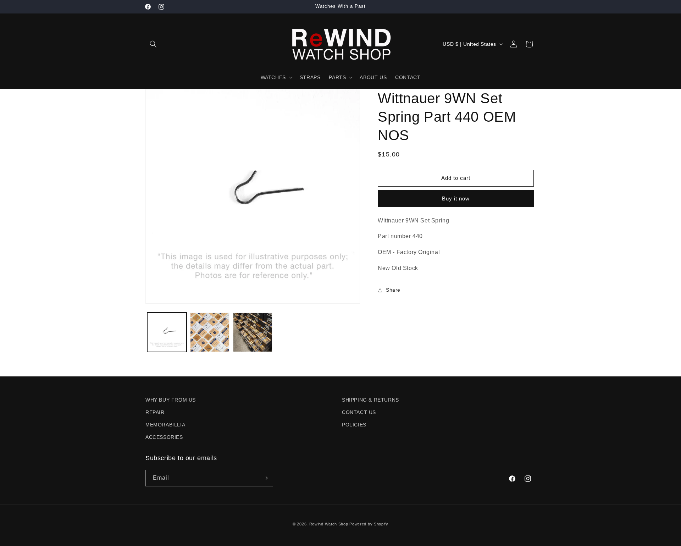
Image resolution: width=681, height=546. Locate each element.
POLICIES (354, 425)
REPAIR (155, 412)
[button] (153, 44)
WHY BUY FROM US (170, 400)
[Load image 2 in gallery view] (209, 332)
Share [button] (393, 290)
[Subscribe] (265, 478)
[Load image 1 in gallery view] (167, 332)
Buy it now (456, 198)
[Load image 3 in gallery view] (252, 332)
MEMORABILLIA (165, 425)
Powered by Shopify (368, 524)
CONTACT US (359, 412)
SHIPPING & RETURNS (370, 400)
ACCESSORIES (164, 437)
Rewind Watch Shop (328, 524)
